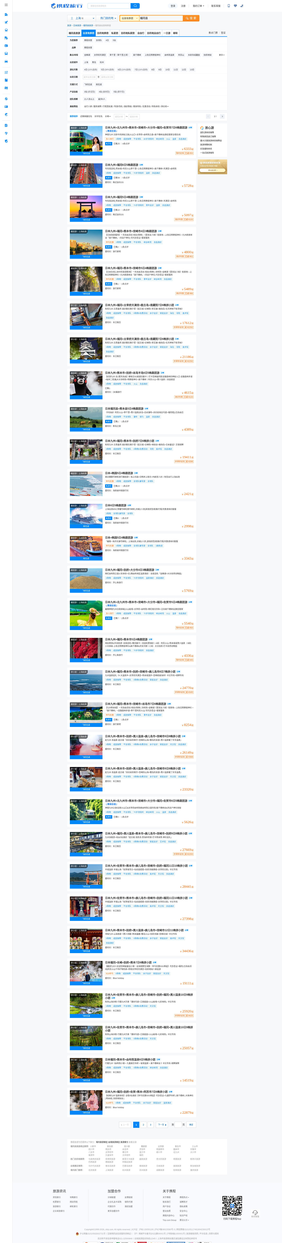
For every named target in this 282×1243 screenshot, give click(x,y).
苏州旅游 (143, 1170)
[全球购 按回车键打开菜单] (6, 98)
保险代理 (129, 1202)
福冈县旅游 (88, 25)
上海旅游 (109, 1170)
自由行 (140, 33)
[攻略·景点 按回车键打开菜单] (6, 80)
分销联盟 (112, 1197)
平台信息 (203, 1234)
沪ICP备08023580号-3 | (165, 1229)
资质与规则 (214, 1234)
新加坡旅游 (195, 1166)
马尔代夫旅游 (94, 1166)
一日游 (167, 33)
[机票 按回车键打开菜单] (6, 22)
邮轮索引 (74, 1206)
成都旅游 (160, 1170)
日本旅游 (77, 25)
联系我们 (167, 1202)
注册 (183, 6)
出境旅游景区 (114, 1142)
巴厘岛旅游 (127, 1166)
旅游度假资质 (192, 1234)
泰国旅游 (143, 1166)
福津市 (91, 1155)
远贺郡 (161, 1146)
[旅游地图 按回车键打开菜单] (6, 88)
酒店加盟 (129, 1206)
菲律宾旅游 (110, 1159)
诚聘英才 (184, 1202)
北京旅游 (92, 1170)
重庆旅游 (194, 1170)
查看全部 (133, 1142)
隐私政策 (184, 1206)
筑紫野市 (160, 1149)
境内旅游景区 (102, 1142)
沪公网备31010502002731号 (92, 1234)
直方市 (142, 1152)
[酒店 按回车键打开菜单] (6, 14)
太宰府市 (109, 1152)
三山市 (195, 1146)
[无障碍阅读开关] (235, 5)
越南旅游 (143, 1159)
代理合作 (112, 1206)
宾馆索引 (57, 1197)
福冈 (141, 1155)
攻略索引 (74, 1197)
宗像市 (193, 1149)
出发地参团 (127, 18)
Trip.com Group (169, 1220)
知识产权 (184, 1216)
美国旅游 (177, 1166)
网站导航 (74, 1202)
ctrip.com (109, 1229)
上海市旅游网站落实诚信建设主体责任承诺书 (177, 1238)
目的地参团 (103, 33)
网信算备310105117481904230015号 (193, 1229)
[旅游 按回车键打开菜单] (6, 38)
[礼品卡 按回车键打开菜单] (6, 106)
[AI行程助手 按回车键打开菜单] (6, 72)
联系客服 (215, 6)
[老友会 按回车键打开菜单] (6, 133)
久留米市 (109, 1155)
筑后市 (108, 1149)
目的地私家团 (128, 33)
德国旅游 (109, 1162)
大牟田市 (126, 1155)
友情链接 (129, 1197)
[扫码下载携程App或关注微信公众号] (228, 6)
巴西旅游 (92, 1162)
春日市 (125, 1152)
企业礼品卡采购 (114, 1202)
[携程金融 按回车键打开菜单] (6, 114)
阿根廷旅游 (127, 1162)
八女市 (91, 1152)
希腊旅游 (177, 1159)
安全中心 (184, 1211)
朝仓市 (178, 1146)
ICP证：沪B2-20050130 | (143, 1229)
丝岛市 (125, 1149)
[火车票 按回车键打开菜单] (6, 30)
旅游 (69, 25)
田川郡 (127, 1146)
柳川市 (159, 1152)
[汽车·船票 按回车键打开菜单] (6, 53)
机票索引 (57, 1202)
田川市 (91, 1149)
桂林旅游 (177, 1170)
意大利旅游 (161, 1159)
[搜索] (135, 6)
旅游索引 (124, 1142)
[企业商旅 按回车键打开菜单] (6, 125)
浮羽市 (142, 1149)
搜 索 (193, 18)
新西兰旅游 (195, 1159)
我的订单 (197, 6)
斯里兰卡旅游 (128, 1159)
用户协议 (167, 1206)
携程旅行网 (67, 5)
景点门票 (213, 33)
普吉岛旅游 (110, 1166)
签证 (223, 33)
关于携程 (167, 1197)
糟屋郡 (144, 1146)
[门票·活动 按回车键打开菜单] (6, 45)
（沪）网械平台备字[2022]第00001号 (149, 1234)
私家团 (114, 33)
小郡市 (93, 1146)
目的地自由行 (154, 33)
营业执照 (167, 1211)
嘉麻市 (176, 1149)
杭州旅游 (126, 1170)
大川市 (193, 1152)
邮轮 (175, 33)
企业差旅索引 (59, 1211)
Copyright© (89, 1229)
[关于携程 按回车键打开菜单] (6, 141)
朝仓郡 (110, 1146)
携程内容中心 (168, 1216)
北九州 (176, 1152)
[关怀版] (241, 5)
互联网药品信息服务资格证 (119, 1234)
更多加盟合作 (113, 1211)
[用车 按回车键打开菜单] (6, 61)
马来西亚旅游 (94, 1159)
